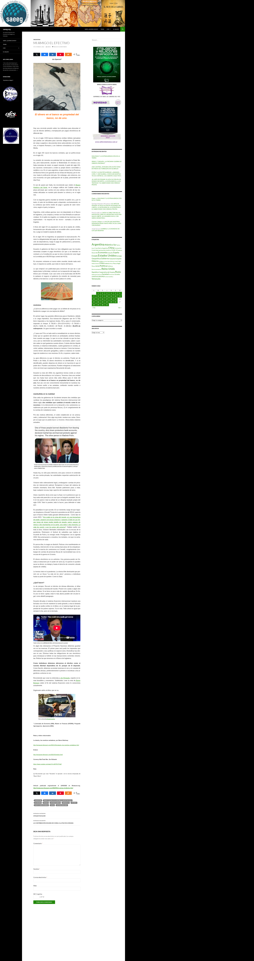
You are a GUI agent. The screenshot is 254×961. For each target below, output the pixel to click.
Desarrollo (95, 253)
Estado (46, 802)
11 (111, 296)
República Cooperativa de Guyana (103, 272)
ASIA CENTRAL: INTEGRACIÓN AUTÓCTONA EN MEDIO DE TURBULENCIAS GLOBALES (106, 167)
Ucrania (117, 274)
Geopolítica (96, 258)
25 (111, 302)
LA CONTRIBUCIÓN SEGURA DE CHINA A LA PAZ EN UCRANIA (53, 822)
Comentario (37, 843)
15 (98, 299)
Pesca (111, 263)
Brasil (93, 248)
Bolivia (118, 245)
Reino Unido (108, 268)
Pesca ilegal (116, 263)
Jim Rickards (65, 678)
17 (107, 299)
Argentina (36, 39)
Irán (106, 261)
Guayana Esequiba (115, 258)
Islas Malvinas (110, 261)
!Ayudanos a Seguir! (8, 80)
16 (102, 299)
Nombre (36, 869)
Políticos (110, 266)
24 (107, 302)
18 (111, 299)
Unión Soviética (109, 276)
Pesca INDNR (96, 266)
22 (98, 302)
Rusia (52, 805)
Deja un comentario (60, 47)
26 (115, 302)
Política (103, 266)
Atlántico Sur (110, 244)
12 (115, 296)
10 (107, 296)
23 (102, 302)
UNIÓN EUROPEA (98, 276)
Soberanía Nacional (97, 274)
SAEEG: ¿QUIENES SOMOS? (91, 29)
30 (102, 305)
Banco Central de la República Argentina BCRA (58, 800)
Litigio (119, 261)
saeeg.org (7, 29)
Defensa (120, 250)
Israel (116, 261)
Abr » (120, 307)
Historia (95, 261)
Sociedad (105, 274)
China (111, 247)
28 (94, 305)
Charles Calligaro (97, 221)
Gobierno (105, 258)
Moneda (74, 802)
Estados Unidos (55, 802)
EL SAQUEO (116, 29)
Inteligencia (102, 261)
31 (107, 305)
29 (98, 305)
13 (120, 296)
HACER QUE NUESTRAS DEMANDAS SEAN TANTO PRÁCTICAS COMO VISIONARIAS (106, 223)
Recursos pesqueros (96, 269)
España (116, 252)
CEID (108, 29)
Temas (102, 29)
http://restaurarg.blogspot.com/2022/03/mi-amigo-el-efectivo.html (53, 788)
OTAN (101, 263)
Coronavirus (117, 248)
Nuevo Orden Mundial (41, 805)
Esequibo (110, 253)
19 (115, 299)
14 (94, 299)
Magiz (93, 198)
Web (35, 886)
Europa (119, 256)
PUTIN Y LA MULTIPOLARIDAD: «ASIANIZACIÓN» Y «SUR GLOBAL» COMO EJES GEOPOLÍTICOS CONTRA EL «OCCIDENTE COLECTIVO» (106, 174)
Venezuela (96, 279)
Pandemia (107, 263)
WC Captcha (37, 894)
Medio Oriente (95, 263)
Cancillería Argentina (101, 248)
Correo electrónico (40, 877)
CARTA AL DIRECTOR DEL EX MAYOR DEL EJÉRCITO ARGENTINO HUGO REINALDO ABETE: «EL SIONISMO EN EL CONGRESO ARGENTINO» (107, 215)
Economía (38, 802)
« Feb (93, 307)
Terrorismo (111, 274)
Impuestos (66, 802)
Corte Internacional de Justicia (101, 250)
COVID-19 (114, 250)
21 (94, 302)
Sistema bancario (62, 805)
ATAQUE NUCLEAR (39, 815)
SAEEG (49, 47)
